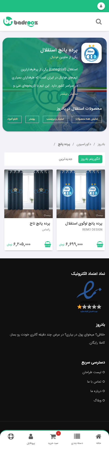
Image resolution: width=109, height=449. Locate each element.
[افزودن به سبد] (47, 245)
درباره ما (95, 391)
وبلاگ (97, 400)
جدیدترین (65, 159)
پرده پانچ (64, 144)
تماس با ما (94, 382)
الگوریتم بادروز (90, 159)
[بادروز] (37, 22)
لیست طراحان (91, 372)
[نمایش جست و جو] (99, 23)
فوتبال (54, 57)
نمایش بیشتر (69, 94)
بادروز (101, 144)
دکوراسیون (84, 144)
